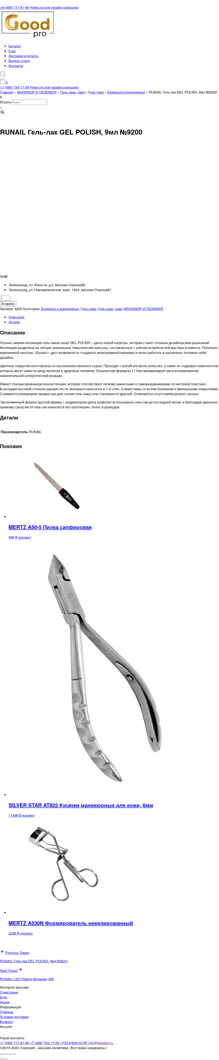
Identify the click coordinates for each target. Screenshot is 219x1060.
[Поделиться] (10, 1054)
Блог (12, 50)
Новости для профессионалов (54, 7)
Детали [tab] (14, 322)
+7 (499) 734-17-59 (14, 87)
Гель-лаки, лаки (110, 308)
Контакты (16, 65)
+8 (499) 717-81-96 (14, 7)
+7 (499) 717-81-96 (14, 1042)
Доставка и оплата (23, 55)
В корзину (8, 304)
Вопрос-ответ (19, 60)
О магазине (9, 992)
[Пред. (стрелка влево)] (1, 1059)
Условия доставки (14, 1016)
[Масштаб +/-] (1, 1054)
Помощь (6, 1011)
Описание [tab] (16, 317)
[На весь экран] (6, 1054)
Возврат (6, 1021)
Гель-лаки (88, 308)
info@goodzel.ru (100, 1042)
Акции (5, 1002)
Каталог (15, 46)
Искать (5, 102)
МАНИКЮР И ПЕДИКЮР (144, 308)
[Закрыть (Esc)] (14, 1054)
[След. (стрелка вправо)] (6, 1059)
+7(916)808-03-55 (73, 1042)
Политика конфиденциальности (133, 1047)
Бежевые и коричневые (60, 308)
